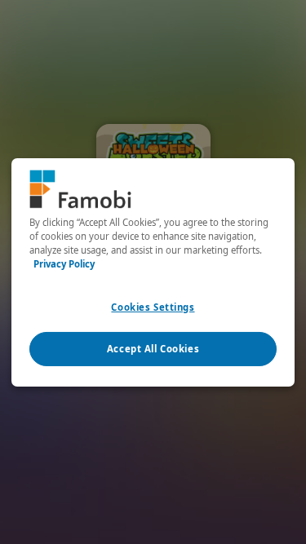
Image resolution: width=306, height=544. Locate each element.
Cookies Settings (152, 307)
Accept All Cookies (153, 349)
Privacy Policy (64, 264)
